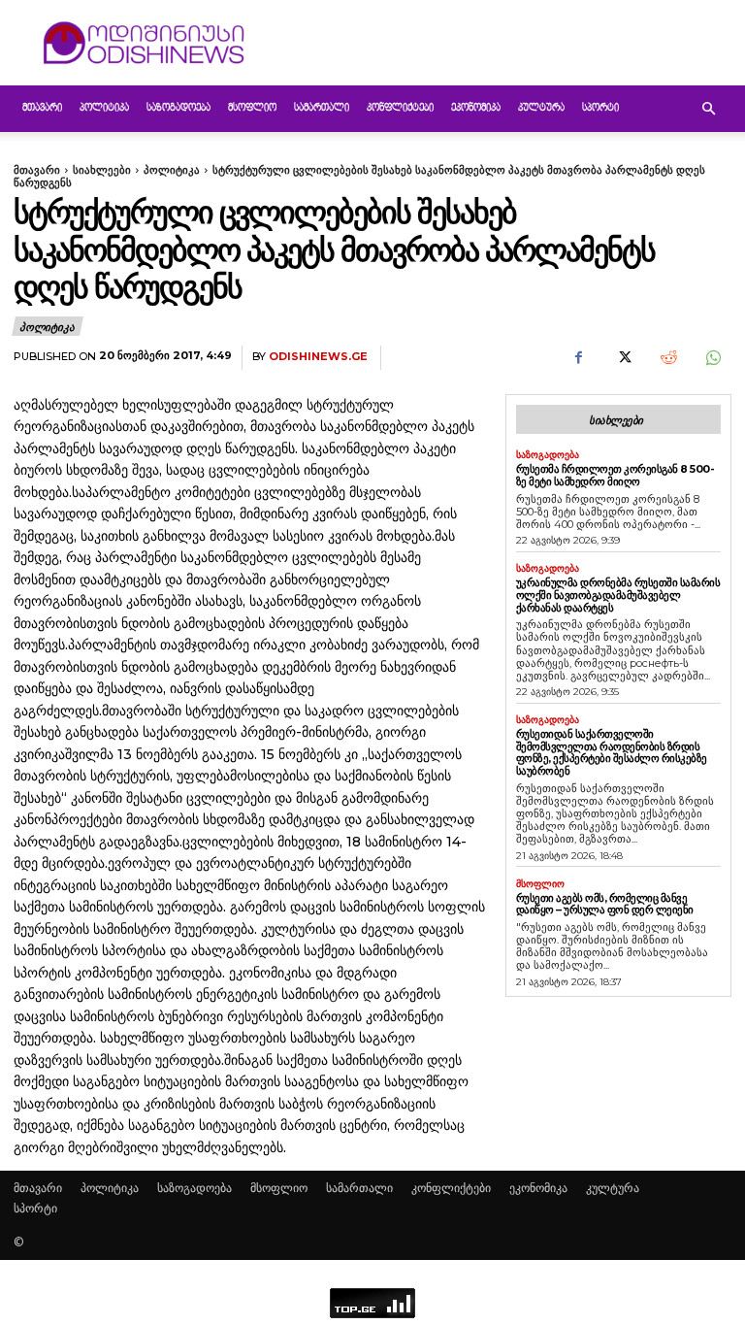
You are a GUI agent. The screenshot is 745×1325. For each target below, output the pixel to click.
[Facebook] (578, 358)
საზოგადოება (178, 108)
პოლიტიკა (104, 108)
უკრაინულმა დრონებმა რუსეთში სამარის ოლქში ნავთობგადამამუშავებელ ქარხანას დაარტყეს (618, 594)
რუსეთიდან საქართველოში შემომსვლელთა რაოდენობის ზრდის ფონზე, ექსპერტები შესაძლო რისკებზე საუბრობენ (611, 752)
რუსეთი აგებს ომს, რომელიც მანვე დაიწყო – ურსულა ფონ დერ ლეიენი (605, 904)
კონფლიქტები (400, 108)
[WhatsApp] (712, 358)
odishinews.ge (318, 356)
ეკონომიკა (476, 108)
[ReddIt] (667, 358)
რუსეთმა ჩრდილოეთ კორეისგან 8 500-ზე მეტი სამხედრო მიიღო (615, 475)
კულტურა (541, 108)
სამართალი (321, 108)
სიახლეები (102, 170)
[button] (708, 109)
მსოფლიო (252, 108)
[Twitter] (622, 358)
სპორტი (600, 108)
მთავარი (42, 108)
